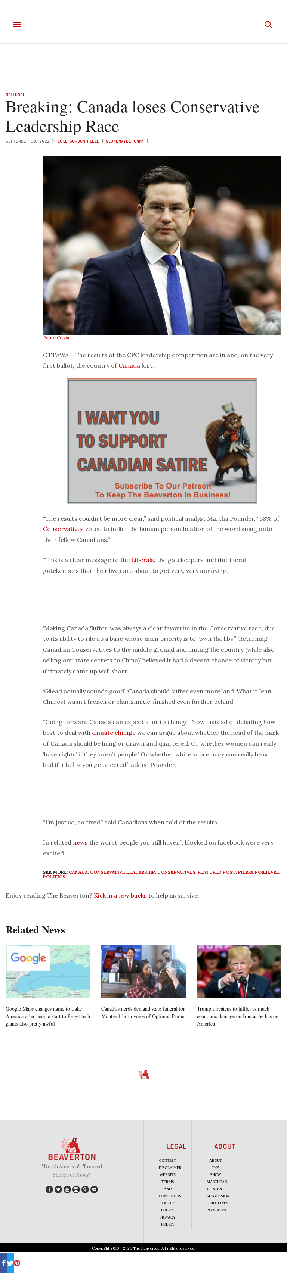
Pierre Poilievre (258, 872)
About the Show (215, 1167)
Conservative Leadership (122, 872)
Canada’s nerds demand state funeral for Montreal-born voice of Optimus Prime (143, 1012)
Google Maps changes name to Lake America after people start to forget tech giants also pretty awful (48, 1016)
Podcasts (216, 1210)
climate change (114, 732)
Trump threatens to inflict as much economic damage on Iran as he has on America (237, 1016)
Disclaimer (170, 1168)
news (80, 842)
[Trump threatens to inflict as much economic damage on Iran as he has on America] (239, 971)
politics (54, 876)
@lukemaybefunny (126, 140)
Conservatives (63, 529)
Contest (167, 1160)
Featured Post (217, 872)
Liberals (142, 560)
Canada (129, 365)
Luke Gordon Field (78, 140)
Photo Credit (56, 337)
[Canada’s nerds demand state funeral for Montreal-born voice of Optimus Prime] (143, 971)
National (15, 94)
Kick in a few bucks (120, 895)
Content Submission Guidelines (218, 1196)
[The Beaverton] (143, 24)
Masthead (217, 1182)
